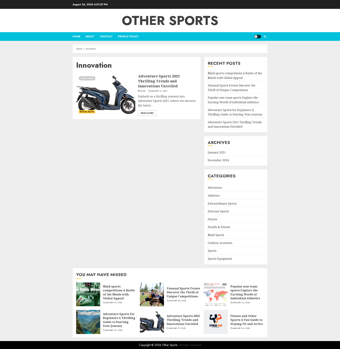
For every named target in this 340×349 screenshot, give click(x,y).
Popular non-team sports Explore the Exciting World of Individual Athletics (245, 292)
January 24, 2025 (241, 302)
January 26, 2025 (177, 300)
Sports (212, 251)
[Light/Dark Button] (257, 36)
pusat (143, 91)
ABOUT (90, 36)
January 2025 (217, 152)
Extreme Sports (87, 111)
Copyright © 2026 (150, 345)
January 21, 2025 (159, 91)
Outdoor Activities (220, 243)
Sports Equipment (220, 259)
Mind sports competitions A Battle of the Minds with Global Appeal (119, 292)
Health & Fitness (219, 227)
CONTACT (106, 36)
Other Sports (170, 20)
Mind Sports (216, 235)
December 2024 (218, 160)
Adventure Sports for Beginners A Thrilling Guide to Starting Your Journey (119, 320)
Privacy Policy (128, 36)
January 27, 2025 (113, 302)
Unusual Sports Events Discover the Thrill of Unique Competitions (183, 292)
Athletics (214, 195)
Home (76, 36)
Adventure (215, 188)
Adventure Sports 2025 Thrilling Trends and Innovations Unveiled (159, 81)
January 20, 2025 (241, 328)
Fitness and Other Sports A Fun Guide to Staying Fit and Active (246, 320)
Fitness (212, 219)
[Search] (265, 36)
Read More (147, 113)
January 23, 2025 (113, 330)
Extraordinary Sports (222, 203)
